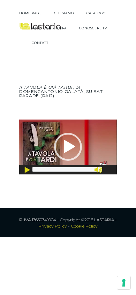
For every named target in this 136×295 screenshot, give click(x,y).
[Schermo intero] (110, 169)
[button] (68, 147)
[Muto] (99, 169)
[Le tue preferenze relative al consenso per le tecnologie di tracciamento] (123, 282)
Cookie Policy (84, 226)
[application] (68, 147)
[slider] (67, 169)
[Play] (28, 169)
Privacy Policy (52, 226)
